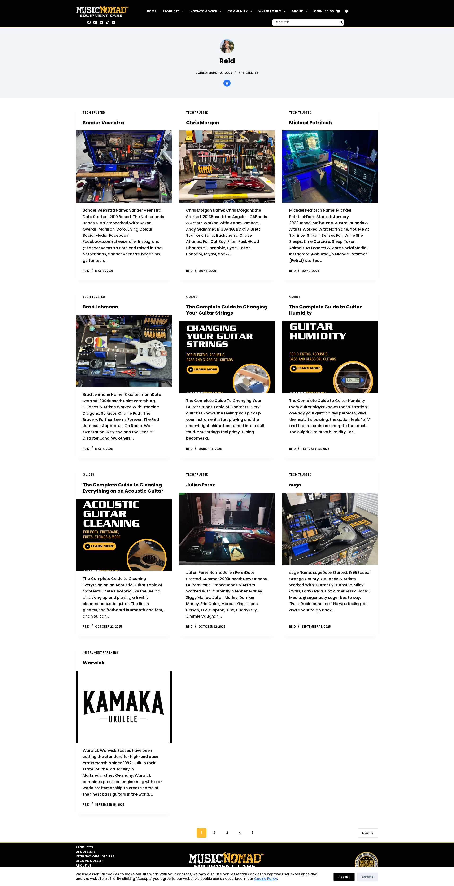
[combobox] (305, 22)
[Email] (113, 22)
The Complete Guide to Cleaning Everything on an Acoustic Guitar (123, 487)
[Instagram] (95, 22)
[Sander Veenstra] (124, 166)
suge (295, 484)
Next (366, 833)
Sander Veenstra (103, 122)
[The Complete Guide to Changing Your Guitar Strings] (227, 357)
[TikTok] (107, 22)
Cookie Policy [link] (265, 878)
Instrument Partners (100, 652)
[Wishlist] (346, 11)
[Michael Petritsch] (330, 166)
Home (151, 11)
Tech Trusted (94, 113)
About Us (84, 866)
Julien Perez (200, 484)
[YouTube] (101, 22)
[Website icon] (227, 83)
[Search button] (341, 22)
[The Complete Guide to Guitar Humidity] (330, 357)
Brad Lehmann (100, 306)
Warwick (94, 662)
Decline (367, 876)
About (297, 11)
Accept (344, 876)
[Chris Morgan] (227, 166)
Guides (191, 297)
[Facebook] (89, 22)
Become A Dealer (90, 861)
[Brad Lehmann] (124, 351)
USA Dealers (86, 852)
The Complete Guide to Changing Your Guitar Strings (226, 309)
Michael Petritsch (310, 122)
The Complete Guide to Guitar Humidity (325, 309)
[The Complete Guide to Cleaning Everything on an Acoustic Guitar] (124, 535)
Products (171, 11)
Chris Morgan (202, 122)
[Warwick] (124, 707)
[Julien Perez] (227, 529)
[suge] (330, 529)
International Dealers (95, 856)
